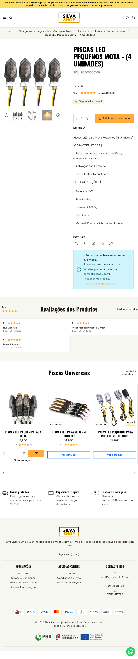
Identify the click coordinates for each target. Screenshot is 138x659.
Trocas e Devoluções (69, 582)
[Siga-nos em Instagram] (72, 554)
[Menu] (4, 17)
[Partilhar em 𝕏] (85, 244)
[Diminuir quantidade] (76, 118)
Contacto (69, 573)
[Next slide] (60, 115)
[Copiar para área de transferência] (111, 244)
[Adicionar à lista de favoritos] (41, 406)
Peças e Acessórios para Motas (55, 31)
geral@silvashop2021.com (115, 577)
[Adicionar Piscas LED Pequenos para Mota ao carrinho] (36, 453)
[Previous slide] (5, 115)
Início (11, 31)
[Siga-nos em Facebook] (78, 554)
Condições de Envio (69, 577)
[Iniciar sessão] (127, 17)
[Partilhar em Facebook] (76, 244)
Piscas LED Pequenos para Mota (23, 434)
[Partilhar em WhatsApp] (94, 244)
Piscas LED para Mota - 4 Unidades (69, 434)
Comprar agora (23, 460)
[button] (55, 473)
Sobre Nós (23, 573)
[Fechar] (129, 255)
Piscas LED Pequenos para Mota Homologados (114, 434)
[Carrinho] (133, 18)
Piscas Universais (116, 31)
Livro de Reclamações (23, 587)
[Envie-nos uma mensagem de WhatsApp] (130, 651)
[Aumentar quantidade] (87, 118)
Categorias (25, 31)
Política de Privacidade (23, 582)
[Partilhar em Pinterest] (102, 244)
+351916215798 (115, 585)
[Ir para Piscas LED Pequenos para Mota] (23, 407)
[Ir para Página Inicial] (69, 17)
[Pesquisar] (10, 17)
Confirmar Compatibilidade (100, 283)
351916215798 (115, 594)
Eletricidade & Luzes (90, 31)
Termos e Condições (23, 577)
